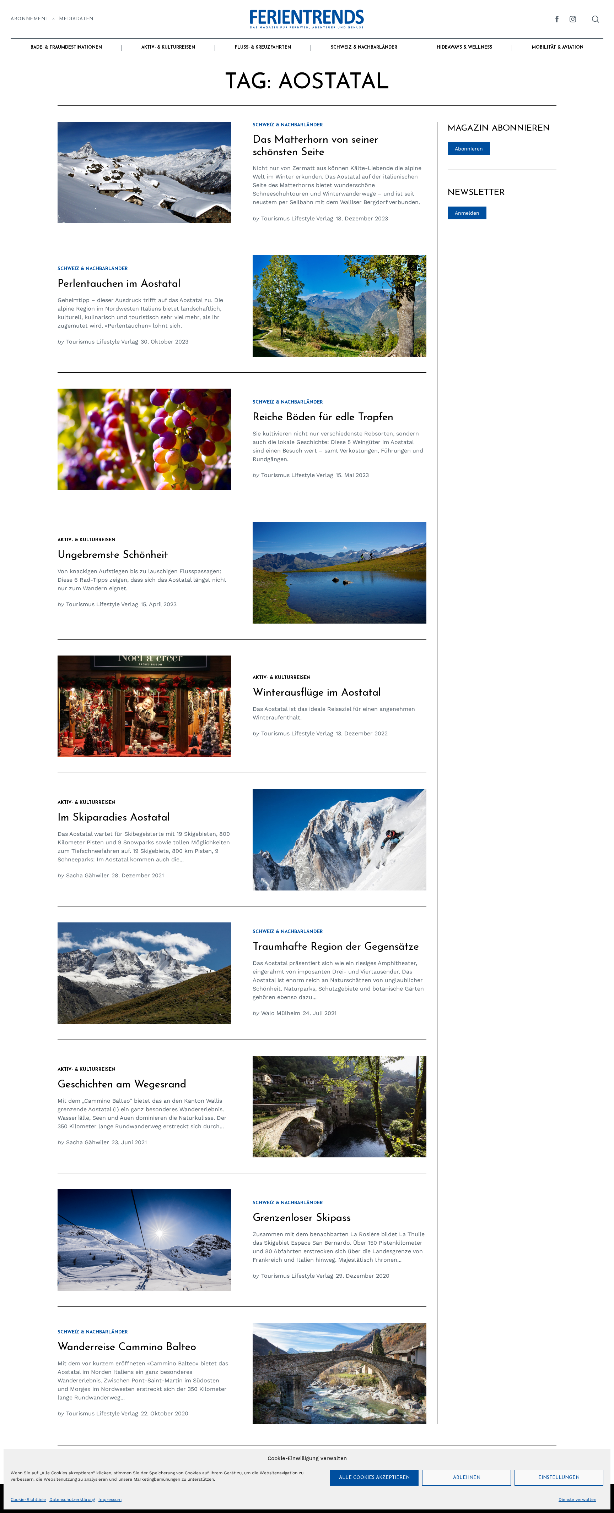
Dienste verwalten (577, 1499)
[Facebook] (557, 19)
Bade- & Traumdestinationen (66, 47)
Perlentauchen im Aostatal (119, 284)
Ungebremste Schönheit (113, 555)
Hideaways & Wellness (464, 47)
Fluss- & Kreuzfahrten (263, 47)
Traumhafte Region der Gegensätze (336, 947)
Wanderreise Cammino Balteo (127, 1347)
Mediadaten (76, 19)
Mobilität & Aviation (557, 47)
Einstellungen (559, 1477)
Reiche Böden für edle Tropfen (323, 417)
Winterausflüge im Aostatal (317, 692)
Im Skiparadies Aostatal (114, 817)
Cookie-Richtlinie (28, 1499)
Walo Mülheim (280, 1013)
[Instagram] (573, 19)
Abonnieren (469, 149)
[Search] (595, 19)
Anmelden (467, 213)
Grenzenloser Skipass (302, 1218)
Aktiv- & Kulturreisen (168, 47)
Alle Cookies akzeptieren (374, 1477)
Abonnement (29, 19)
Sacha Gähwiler (87, 875)
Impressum (110, 1499)
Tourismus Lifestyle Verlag (297, 218)
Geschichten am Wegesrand (122, 1084)
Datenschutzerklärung (72, 1499)
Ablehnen (466, 1477)
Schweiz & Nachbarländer (364, 47)
